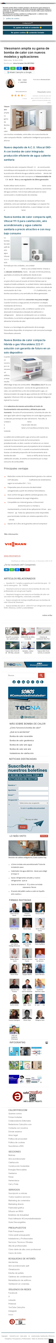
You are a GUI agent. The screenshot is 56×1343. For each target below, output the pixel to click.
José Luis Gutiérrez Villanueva (14, 1037)
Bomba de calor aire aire (20, 749)
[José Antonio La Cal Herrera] (40, 954)
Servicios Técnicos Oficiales (20, 1242)
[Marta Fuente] (40, 908)
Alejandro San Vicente (14, 990)
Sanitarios (12, 1173)
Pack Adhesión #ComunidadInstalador (24, 1218)
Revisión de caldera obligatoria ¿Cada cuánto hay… (28, 858)
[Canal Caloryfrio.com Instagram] (33, 682)
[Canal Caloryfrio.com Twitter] (19, 682)
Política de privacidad (17, 1139)
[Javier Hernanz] (40, 969)
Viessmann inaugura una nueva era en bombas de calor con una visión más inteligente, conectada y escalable (26, 596)
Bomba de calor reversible (21, 736)
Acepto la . (33, 808)
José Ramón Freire (27, 945)
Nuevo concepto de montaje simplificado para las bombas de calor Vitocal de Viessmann (27, 601)
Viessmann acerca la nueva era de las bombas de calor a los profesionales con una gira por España (26, 590)
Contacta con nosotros (18, 1128)
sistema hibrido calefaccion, (42, 98)
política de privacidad (36, 808)
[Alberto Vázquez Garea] (40, 923)
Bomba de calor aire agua (21, 745)
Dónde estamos (15, 1131)
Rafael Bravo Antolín (14, 960)
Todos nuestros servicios (19, 1197)
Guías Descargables (17, 1222)
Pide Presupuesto (16, 1231)
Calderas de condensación (20, 1277)
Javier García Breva (14, 914)
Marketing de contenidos (19, 1200)
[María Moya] (27, 923)
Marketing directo (16, 1204)
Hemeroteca (13, 1180)
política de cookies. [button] (13, 18)
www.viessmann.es (12, 556)
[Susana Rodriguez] (14, 1015)
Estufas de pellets (16, 1273)
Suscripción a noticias (17, 1193)
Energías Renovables (17, 1170)
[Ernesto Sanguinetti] (27, 908)
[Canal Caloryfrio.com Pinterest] (38, 682)
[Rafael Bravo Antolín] (14, 954)
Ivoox (10, 1314)
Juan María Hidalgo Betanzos (14, 945)
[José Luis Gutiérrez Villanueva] (14, 1030)
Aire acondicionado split (18, 1266)
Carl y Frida (13, 1184)
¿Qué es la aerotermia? (20, 732)
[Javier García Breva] (14, 908)
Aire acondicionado (16, 1159)
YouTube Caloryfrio (16, 1307)
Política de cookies (16, 1142)
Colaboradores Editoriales (19, 1121)
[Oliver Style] (27, 1015)
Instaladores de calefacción (22, 753)
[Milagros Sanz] (40, 1015)
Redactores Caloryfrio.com (20, 1124)
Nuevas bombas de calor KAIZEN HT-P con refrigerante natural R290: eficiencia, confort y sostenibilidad (28, 607)
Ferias (11, 1177)
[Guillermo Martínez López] (40, 984)
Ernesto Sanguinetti (27, 914)
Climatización (14, 1269)
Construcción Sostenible (18, 1166)
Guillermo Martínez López (40, 990)
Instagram (12, 1311)
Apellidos (12, 790)
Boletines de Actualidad (18, 1215)
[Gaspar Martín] (27, 969)
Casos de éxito (14, 1253)
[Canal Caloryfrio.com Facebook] (14, 682)
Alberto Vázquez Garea (40, 930)
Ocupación (13, 800)
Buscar (41, 675)
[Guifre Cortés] (14, 999)
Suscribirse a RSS (16, 1146)
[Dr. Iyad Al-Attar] (40, 999)
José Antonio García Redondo (27, 990)
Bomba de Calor (45, 79)
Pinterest (12, 1304)
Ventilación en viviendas (18, 1284)
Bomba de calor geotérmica (22, 740)
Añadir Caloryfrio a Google (20, 72)
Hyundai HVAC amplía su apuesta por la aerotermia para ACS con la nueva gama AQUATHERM (27, 584)
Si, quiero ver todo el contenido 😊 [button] (27, 28)
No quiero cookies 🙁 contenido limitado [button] (27, 33)
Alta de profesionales (17, 1246)
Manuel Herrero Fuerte (27, 960)
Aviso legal (13, 1135)
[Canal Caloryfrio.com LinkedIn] (23, 682)
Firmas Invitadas (15, 1117)
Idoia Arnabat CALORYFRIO (23, 63)
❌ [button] (54, 5)
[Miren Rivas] (14, 969)
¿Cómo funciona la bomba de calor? (25, 728)
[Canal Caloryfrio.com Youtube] (28, 682)
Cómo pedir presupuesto (19, 1235)
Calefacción (13, 1162)
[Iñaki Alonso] (27, 999)
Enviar (23, 827)
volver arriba (47, 615)
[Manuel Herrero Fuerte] (27, 954)
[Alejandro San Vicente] (14, 984)
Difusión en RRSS (15, 1211)
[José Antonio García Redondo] (27, 984)
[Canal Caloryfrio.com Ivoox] (42, 682)
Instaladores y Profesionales (20, 1238)
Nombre (12, 785)
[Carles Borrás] (14, 923)
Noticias (11, 1155)
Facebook (12, 1293)
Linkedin (12, 1300)
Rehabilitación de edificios (19, 1280)
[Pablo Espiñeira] (40, 938)
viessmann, (35, 96)
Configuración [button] (27, 23)
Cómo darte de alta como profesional (24, 1249)
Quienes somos (15, 1113)
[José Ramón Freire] (27, 938)
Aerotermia (13, 1262)
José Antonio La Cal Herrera (40, 960)
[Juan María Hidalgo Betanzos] (14, 938)
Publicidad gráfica (16, 1208)
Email (11, 795)
